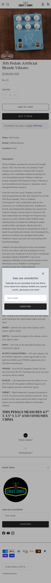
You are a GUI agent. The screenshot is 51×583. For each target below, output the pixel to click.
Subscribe (25, 306)
